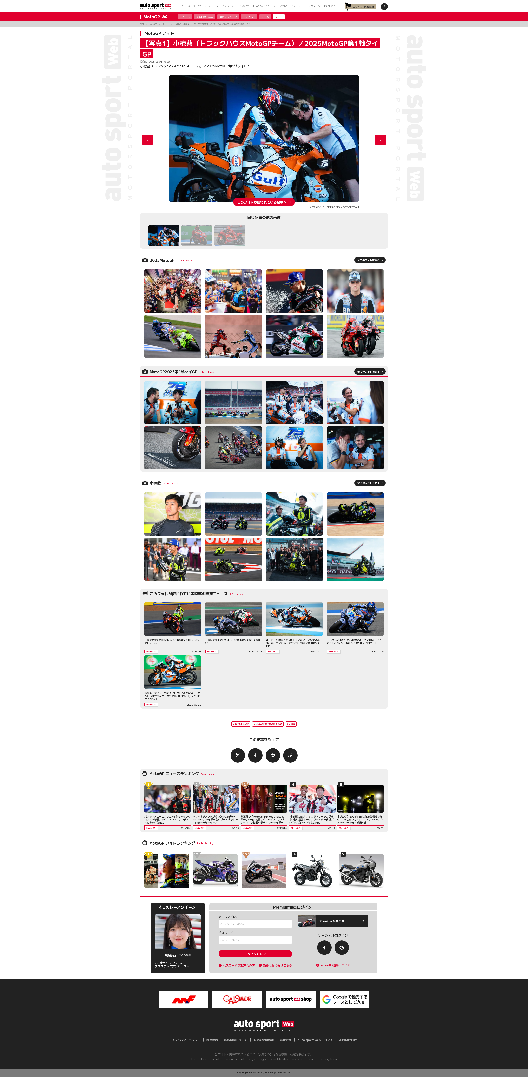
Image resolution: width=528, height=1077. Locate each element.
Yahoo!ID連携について (335, 965)
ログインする (253, 954)
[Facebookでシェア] (255, 755)
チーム (265, 16)
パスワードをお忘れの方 (239, 965)
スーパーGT (194, 6)
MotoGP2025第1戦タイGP (269, 723)
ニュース (185, 16)
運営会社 (285, 1040)
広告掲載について (235, 1040)
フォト (279, 16)
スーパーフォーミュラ (216, 6)
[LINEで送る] (273, 755)
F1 (183, 6)
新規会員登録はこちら (277, 965)
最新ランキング (228, 16)
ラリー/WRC (280, 6)
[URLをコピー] (290, 755)
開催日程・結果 (204, 16)
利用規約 (212, 1040)
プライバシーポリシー (185, 1040)
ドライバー (249, 16)
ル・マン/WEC (240, 6)
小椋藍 (292, 723)
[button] (380, 140)
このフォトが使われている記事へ (262, 201)
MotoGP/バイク (261, 6)
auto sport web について (315, 1040)
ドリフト (295, 6)
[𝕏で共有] (238, 755)
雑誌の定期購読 (263, 1040)
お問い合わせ (348, 1040)
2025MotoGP (242, 723)
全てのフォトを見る (368, 260)
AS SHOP (329, 6)
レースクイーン (312, 6)
